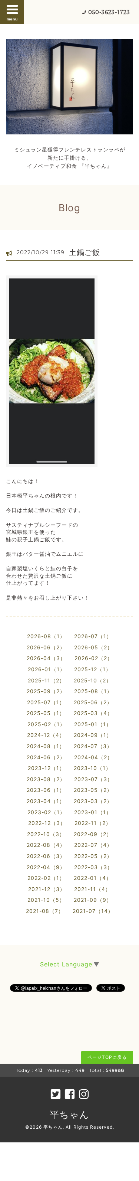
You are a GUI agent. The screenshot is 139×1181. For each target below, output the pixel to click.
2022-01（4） (93, 878)
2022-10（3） (46, 834)
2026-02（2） (94, 658)
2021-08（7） (45, 911)
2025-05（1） (46, 713)
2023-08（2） (46, 779)
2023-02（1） (46, 812)
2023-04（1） (46, 801)
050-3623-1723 (109, 12)
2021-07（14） (93, 911)
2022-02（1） (46, 878)
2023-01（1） (93, 812)
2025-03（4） (93, 713)
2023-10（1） (92, 768)
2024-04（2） (93, 757)
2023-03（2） (93, 801)
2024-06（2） (46, 757)
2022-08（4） (46, 845)
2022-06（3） (46, 856)
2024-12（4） (46, 735)
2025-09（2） (46, 691)
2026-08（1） (46, 636)
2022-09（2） (93, 834)
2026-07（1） (93, 636)
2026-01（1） (46, 669)
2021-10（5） (46, 900)
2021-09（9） (93, 900)
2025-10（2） (93, 680)
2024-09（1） (93, 735)
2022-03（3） (93, 867)
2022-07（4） (93, 845)
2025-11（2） (46, 680)
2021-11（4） (92, 889)
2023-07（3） (93, 779)
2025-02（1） (46, 724)
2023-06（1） (46, 790)
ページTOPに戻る (107, 1057)
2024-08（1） (46, 746)
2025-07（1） (46, 702)
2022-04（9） (46, 867)
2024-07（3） (93, 746)
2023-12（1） (46, 768)
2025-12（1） (92, 669)
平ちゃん (69, 1114)
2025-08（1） (93, 691)
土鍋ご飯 (84, 252)
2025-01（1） (93, 724)
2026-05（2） (93, 647)
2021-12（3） (46, 889)
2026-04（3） (46, 658)
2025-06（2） (93, 702)
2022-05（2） (93, 856)
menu (12, 19)
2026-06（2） (46, 647)
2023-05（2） (93, 790)
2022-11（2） (93, 823)
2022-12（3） (47, 823)
